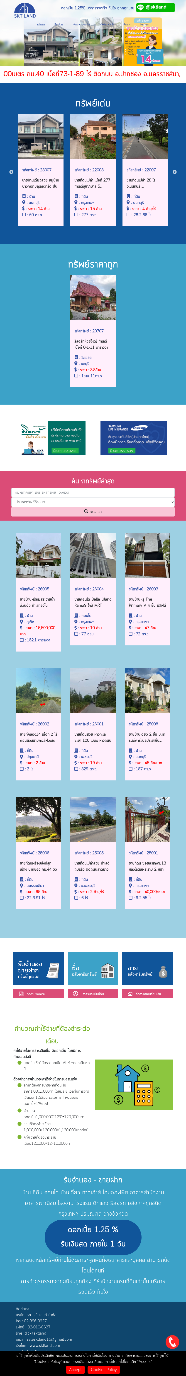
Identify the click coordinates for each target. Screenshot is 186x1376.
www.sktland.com (45, 1345)
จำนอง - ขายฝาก (81, 25)
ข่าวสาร (127, 25)
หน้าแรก (41, 25)
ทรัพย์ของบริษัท (106, 25)
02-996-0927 (35, 1321)
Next (174, 172)
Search (95, 511)
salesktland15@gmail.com (49, 1339)
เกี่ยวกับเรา (59, 25)
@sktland (38, 1333)
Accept (75, 1370)
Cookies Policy (104, 1370)
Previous (11, 172)
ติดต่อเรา (144, 25)
